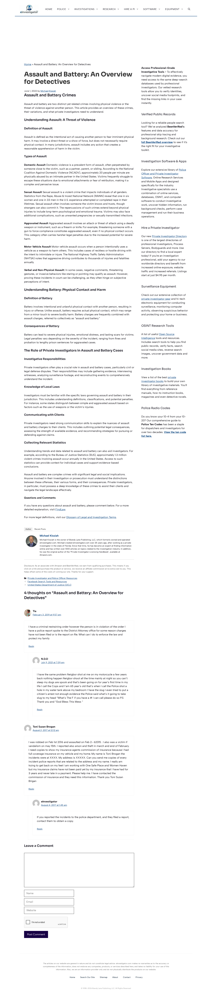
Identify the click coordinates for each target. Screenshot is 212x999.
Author (28, 529)
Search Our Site (87, 977)
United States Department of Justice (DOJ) (49, 584)
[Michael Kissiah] (31, 546)
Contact (127, 977)
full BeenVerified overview (157, 142)
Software (150, 9)
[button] (189, 9)
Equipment (172, 9)
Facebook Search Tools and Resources (47, 581)
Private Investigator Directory (169, 236)
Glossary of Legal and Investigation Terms (91, 517)
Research (109, 9)
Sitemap (103, 977)
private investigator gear (155, 298)
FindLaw (60, 509)
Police (61, 9)
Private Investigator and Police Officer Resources (52, 578)
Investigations (84, 9)
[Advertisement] (106, 38)
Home (48, 9)
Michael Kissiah (49, 535)
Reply (31, 646)
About (115, 977)
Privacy (139, 977)
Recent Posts (40, 529)
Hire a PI (129, 9)
